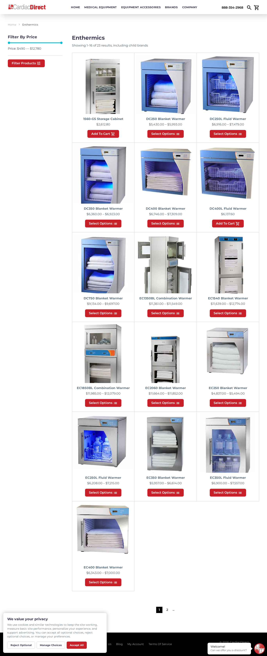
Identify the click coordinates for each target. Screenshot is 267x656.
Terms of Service (160, 644)
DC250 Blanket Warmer (165, 119)
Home (75, 7)
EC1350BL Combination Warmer (165, 298)
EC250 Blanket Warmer (228, 388)
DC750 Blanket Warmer (103, 298)
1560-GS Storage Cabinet (103, 119)
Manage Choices (51, 645)
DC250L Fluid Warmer (228, 119)
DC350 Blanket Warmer (103, 208)
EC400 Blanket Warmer (103, 567)
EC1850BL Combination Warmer (103, 388)
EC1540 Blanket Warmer (228, 298)
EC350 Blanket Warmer (165, 478)
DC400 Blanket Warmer (165, 208)
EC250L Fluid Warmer (103, 478)
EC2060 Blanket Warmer (165, 388)
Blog (119, 644)
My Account (135, 644)
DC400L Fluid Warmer (228, 208)
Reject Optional (21, 645)
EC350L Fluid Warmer (228, 478)
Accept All (77, 645)
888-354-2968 (232, 7)
